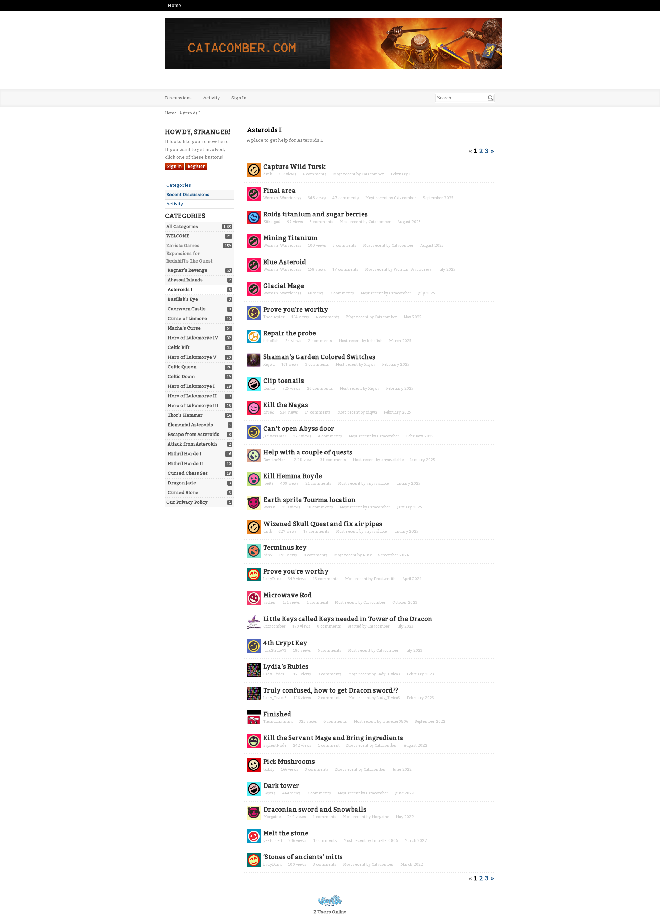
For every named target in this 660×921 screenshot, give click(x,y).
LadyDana (272, 579)
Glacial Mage (283, 286)
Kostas (269, 388)
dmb (267, 174)
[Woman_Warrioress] (254, 194)
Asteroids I (180, 289)
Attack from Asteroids (193, 444)
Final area (279, 190)
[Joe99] (254, 479)
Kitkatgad (271, 221)
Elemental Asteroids (190, 424)
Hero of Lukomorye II (192, 395)
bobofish (271, 341)
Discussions (178, 97)
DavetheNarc (275, 460)
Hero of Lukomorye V (192, 357)
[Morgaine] (254, 813)
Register (196, 166)
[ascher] (254, 598)
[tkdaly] (254, 765)
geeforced (272, 840)
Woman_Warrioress (282, 198)
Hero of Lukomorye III (193, 405)
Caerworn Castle (187, 308)
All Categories (182, 226)
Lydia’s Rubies (285, 667)
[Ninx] (254, 551)
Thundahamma (278, 721)
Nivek (268, 412)
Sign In (238, 97)
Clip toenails (283, 381)
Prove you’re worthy (296, 571)
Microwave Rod (287, 595)
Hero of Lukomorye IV (193, 337)
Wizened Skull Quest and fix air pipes (322, 524)
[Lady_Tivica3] (254, 670)
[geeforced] (254, 836)
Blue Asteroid (284, 262)
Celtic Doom (181, 376)
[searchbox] (465, 98)
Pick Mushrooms (289, 761)
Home (174, 5)
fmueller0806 (395, 721)
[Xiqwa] (254, 360)
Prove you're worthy (295, 309)
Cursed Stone (183, 492)
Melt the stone (285, 833)
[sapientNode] (254, 741)
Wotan (269, 507)
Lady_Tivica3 (275, 674)
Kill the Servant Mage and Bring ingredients (333, 738)
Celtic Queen (182, 367)
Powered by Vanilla (330, 900)
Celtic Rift (178, 347)
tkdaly (268, 769)
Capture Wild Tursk (294, 167)
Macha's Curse (184, 328)
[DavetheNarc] (254, 455)
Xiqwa (269, 364)
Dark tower (281, 786)
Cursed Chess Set (187, 473)
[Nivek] (254, 408)
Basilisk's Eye (183, 299)
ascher (269, 602)
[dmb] (254, 170)
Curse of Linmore (187, 318)
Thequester (274, 317)
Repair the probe (289, 333)
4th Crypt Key (285, 643)
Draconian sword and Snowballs (314, 809)
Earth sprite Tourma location (309, 500)
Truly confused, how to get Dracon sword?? (330, 690)
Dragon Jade (182, 482)
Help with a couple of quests (307, 452)
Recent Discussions (187, 194)
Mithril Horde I (184, 453)
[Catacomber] (254, 622)
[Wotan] (254, 503)
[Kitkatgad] (254, 217)
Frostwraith (385, 579)
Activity (211, 97)
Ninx (267, 555)
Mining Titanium (290, 238)
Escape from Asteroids (193, 434)
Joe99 (268, 483)
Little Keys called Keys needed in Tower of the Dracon (347, 619)
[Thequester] (254, 313)
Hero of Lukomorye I (191, 386)
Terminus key (285, 547)
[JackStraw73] (254, 432)
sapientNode (274, 745)
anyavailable (392, 460)
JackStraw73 (274, 436)
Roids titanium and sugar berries (315, 214)
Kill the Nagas (285, 405)
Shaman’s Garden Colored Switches (319, 357)
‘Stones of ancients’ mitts (303, 857)
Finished (277, 714)
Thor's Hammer (185, 415)
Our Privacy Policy (187, 502)
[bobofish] (254, 336)
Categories (178, 185)
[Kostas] (254, 384)
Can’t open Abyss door (298, 428)
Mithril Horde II (185, 463)
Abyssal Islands (185, 279)
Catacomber (373, 174)
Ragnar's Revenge (187, 270)
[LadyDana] (254, 574)
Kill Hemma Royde (292, 476)
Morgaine (272, 817)
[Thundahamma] (254, 717)
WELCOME (177, 235)
